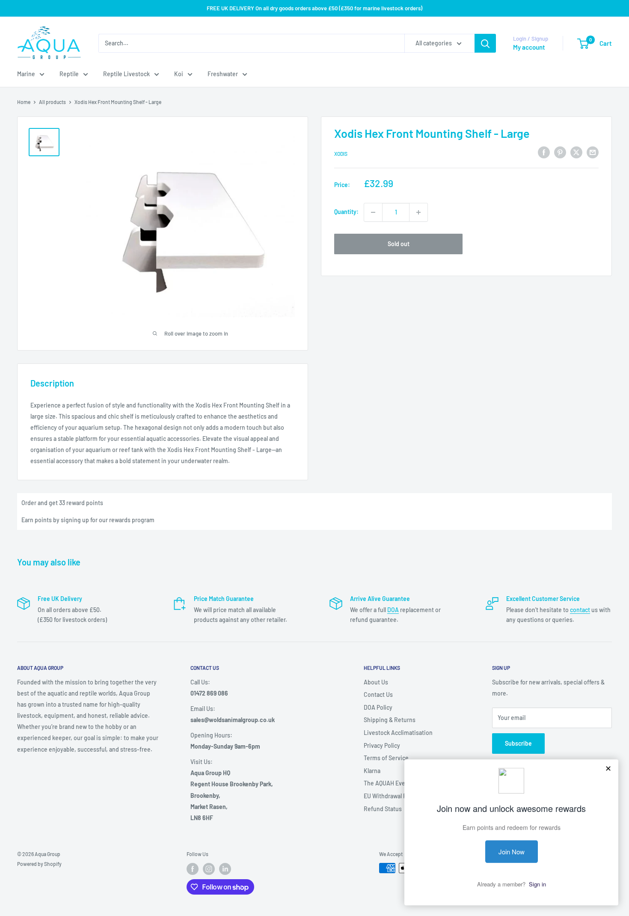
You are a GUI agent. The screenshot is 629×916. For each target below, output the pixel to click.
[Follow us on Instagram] (209, 869)
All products (52, 102)
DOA (393, 609)
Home (23, 102)
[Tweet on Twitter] (576, 152)
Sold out (398, 243)
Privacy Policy (382, 745)
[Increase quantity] (418, 212)
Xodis (340, 154)
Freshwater (223, 73)
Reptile (69, 73)
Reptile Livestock (126, 73)
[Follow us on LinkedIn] (225, 869)
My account (529, 47)
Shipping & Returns (389, 719)
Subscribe (518, 743)
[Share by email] (593, 152)
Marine (26, 73)
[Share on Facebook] (544, 152)
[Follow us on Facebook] (193, 869)
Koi (178, 73)
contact (580, 609)
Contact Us (378, 694)
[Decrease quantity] (373, 212)
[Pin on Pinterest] (560, 152)
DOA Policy (378, 707)
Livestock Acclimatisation (398, 732)
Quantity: (346, 212)
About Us (376, 682)
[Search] (485, 43)
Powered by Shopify (39, 864)
